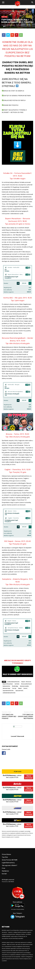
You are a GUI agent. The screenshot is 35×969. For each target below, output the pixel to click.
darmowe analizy (24, 686)
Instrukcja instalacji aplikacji (17, 909)
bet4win (17, 684)
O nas (3, 868)
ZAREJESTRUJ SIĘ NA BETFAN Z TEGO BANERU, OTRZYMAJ (16, 83)
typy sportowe (19, 690)
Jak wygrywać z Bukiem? (9, 865)
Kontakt (4, 874)
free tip (14, 688)
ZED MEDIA (11, 881)
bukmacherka (6, 686)
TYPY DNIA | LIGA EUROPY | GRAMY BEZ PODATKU (9, 716)
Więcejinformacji (28, 777)
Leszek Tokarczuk (10, 25)
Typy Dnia (5, 857)
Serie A (25, 688)
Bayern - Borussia (26, 681)
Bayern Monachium (8, 684)
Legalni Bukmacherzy (8, 862)
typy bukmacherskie (8, 690)
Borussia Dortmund (26, 684)
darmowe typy (6, 688)
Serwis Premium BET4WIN (9, 860)
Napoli (19, 688)
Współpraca (5, 871)
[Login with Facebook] (4, 755)
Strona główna (5, 6)
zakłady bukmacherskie (9, 692)
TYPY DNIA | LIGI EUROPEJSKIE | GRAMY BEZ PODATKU (25, 716)
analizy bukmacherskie (13, 681)
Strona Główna (6, 854)
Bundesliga (15, 686)
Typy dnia (13, 6)
